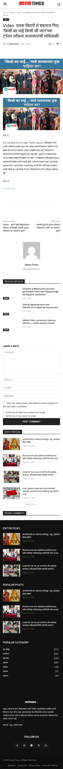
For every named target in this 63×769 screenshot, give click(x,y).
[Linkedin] (42, 51)
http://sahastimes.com (31, 269)
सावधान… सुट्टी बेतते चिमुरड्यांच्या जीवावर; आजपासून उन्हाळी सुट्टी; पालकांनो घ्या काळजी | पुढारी (16, 227)
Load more (30, 504)
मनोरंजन (12, 12)
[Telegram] (35, 51)
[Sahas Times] (5, 43)
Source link (9, 188)
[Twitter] (22, 51)
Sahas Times (14, 44)
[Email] (49, 51)
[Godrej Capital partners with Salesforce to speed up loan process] (11, 309)
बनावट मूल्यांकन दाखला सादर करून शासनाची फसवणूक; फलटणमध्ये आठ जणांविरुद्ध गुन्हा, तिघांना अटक (40, 491)
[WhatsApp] (29, 51)
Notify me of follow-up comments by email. (25, 412)
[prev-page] (5, 336)
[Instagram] (24, 745)
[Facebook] (15, 51)
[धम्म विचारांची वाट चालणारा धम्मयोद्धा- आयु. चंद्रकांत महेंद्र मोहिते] (11, 444)
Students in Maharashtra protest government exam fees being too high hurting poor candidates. (40, 292)
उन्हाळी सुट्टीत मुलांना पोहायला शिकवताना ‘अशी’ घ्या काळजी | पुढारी (48, 227)
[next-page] (9, 336)
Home (5, 12)
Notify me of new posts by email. (21, 416)
